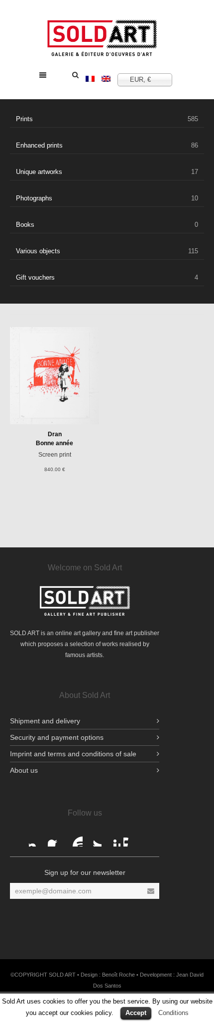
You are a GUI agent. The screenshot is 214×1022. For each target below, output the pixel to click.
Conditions (173, 1013)
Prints (107, 119)
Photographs (107, 198)
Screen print (54, 454)
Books (107, 224)
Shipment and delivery (45, 721)
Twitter (94, 839)
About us (24, 770)
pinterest (112, 839)
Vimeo (131, 839)
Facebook (37, 839)
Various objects (107, 251)
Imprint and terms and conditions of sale (73, 754)
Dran (55, 434)
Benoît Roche (118, 975)
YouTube (75, 839)
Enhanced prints (107, 145)
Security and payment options (57, 737)
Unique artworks (107, 171)
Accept (135, 1013)
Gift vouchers (107, 277)
